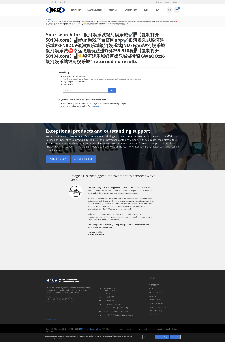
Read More (52, 319)
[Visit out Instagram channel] (64, 2)
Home (50, 19)
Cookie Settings (172, 329)
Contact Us (153, 314)
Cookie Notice (59, 339)
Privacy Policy (158, 329)
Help (157, 10)
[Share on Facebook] (47, 2)
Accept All (175, 337)
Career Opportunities (157, 307)
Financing (152, 296)
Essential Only (162, 337)
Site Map (129, 329)
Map (111, 293)
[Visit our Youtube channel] (52, 2)
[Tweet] (60, 2)
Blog (146, 10)
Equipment (76, 10)
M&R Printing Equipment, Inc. (90, 329)
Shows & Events (155, 300)
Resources (113, 10)
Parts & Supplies (95, 10)
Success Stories (155, 292)
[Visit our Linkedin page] (56, 2)
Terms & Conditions (143, 329)
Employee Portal (155, 311)
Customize (148, 337)
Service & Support (83, 158)
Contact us (96, 106)
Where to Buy (131, 10)
